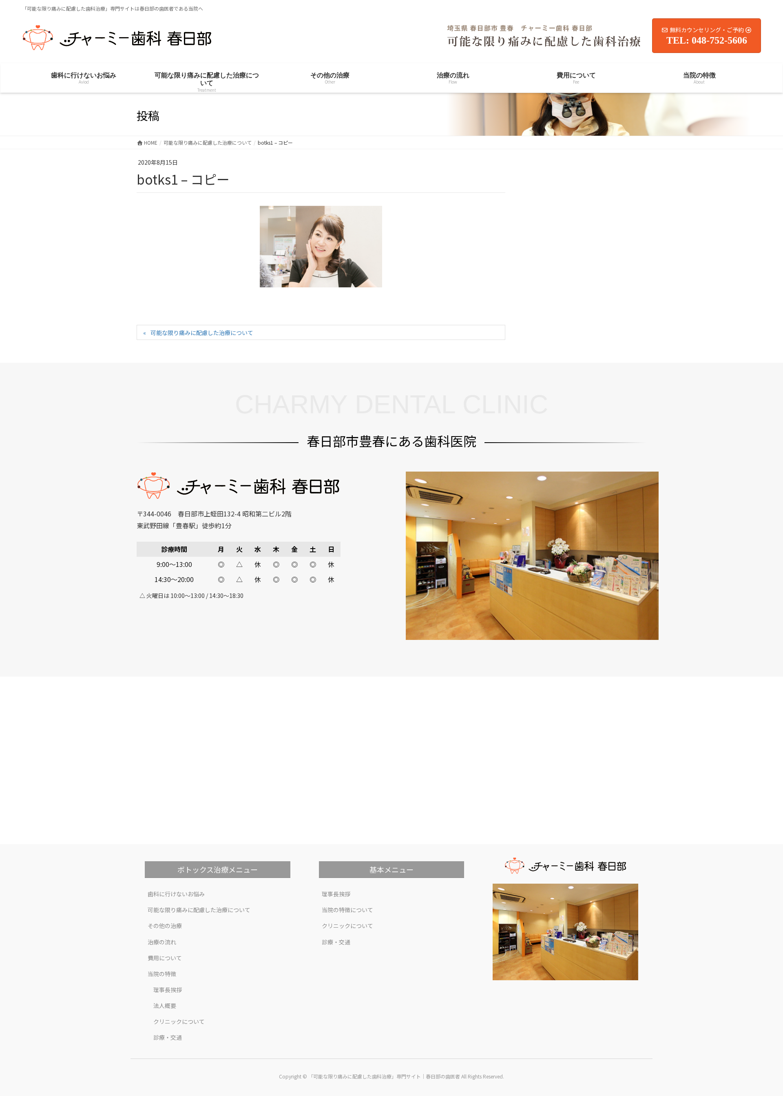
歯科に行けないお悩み (176, 894)
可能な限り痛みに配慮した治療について (201, 333)
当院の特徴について (347, 910)
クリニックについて (179, 1021)
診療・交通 (167, 1037)
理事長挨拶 (167, 990)
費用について (165, 958)
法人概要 (164, 1005)
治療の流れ (162, 942)
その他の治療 (165, 926)
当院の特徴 (162, 974)
